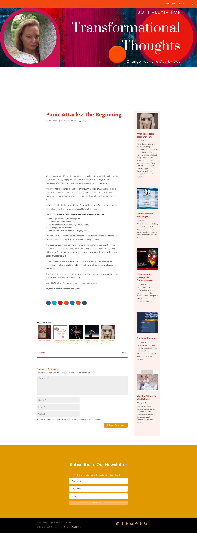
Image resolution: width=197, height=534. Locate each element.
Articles (74, 121)
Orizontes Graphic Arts (72, 527)
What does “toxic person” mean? (145, 135)
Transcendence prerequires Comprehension (145, 277)
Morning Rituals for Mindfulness (147, 397)
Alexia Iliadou (53, 121)
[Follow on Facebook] (122, 524)
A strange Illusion (146, 338)
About (181, 4)
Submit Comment (116, 425)
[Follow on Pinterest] (136, 524)
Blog (174, 4)
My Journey (82, 121)
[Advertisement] (98, 84)
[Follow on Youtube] (132, 524)
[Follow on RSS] (146, 524)
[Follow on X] (141, 524)
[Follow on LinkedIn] (127, 524)
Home (167, 4)
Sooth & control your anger (145, 215)
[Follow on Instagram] (118, 524)
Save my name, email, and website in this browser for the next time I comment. (70, 420)
